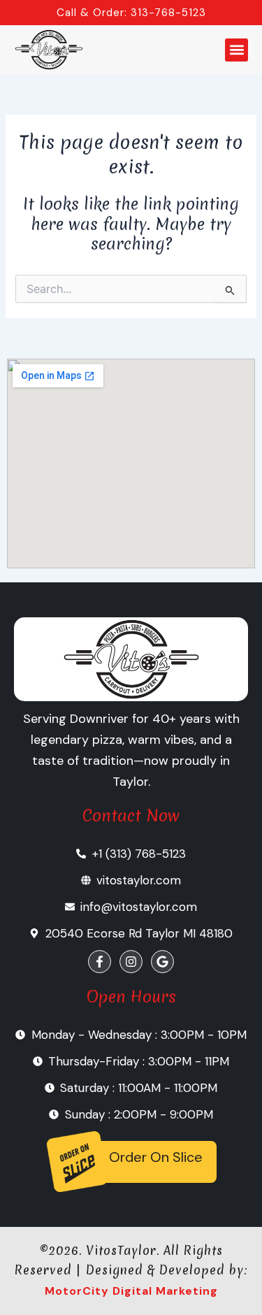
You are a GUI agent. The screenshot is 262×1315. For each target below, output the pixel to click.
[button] (236, 50)
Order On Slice (156, 1157)
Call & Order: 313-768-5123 (131, 13)
